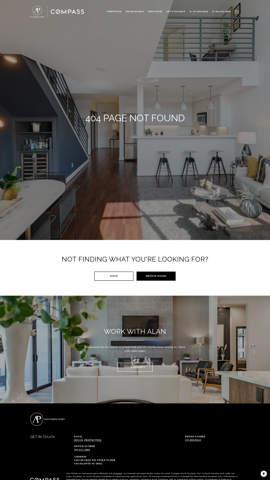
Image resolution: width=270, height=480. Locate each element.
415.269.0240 (193, 440)
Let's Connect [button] (135, 367)
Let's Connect (175, 11)
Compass (117, 473)
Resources (155, 11)
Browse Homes (156, 276)
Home (114, 276)
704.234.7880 (82, 450)
